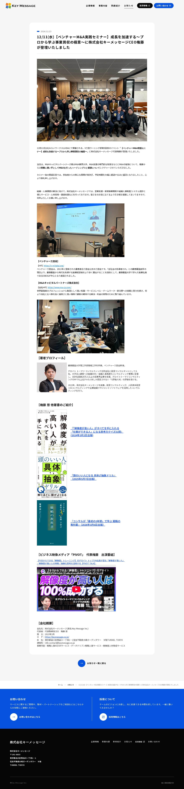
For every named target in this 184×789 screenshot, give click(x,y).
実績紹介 (115, 5)
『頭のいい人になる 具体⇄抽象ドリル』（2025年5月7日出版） (93, 477)
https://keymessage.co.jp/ (57, 637)
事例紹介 (117, 741)
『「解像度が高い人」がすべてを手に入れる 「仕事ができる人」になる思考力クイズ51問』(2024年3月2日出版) (97, 431)
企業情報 (90, 5)
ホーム (60, 685)
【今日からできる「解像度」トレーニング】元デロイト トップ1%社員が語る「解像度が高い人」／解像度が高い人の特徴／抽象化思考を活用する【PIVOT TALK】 (81, 562)
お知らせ (128, 5)
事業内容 (103, 5)
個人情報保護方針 (167, 783)
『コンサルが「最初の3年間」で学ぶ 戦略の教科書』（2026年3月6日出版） (95, 522)
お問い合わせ (154, 741)
